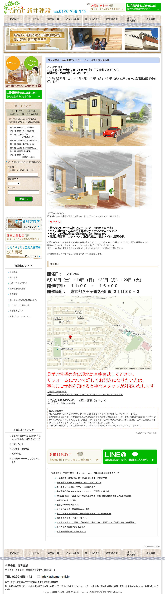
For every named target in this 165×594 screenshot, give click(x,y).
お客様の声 (112, 20)
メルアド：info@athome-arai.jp (61, 403)
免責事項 (13, 294)
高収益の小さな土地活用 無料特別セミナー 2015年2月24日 (84, 514)
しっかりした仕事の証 (19, 305)
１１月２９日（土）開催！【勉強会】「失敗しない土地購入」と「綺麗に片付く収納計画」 (96, 522)
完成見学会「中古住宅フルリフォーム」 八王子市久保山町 (78, 60)
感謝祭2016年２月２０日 (68, 505)
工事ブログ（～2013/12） (21, 316)
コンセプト (33, 20)
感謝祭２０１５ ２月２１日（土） (72, 518)
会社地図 (13, 277)
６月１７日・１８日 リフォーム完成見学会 (76, 487)
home (13, 20)
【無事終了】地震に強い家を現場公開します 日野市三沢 (82, 478)
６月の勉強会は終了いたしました (71, 531)
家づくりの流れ (92, 20)
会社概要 (151, 20)
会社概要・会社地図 (20, 449)
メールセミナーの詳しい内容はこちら (24, 162)
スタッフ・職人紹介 (132, 20)
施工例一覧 (53, 20)
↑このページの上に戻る (146, 433)
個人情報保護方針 (17, 288)
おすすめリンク (16, 311)
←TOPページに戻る (151, 546)
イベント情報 (72, 20)
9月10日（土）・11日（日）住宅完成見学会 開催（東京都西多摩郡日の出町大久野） (94, 496)
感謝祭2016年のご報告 (67, 500)
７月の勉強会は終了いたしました (71, 527)
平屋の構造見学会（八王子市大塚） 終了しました (79, 482)
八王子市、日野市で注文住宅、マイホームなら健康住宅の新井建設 (82, 592)
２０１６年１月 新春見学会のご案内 (73, 509)
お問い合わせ (17, 444)
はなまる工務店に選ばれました (23, 300)
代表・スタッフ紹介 (18, 283)
